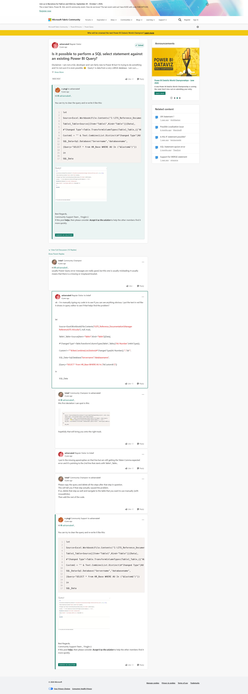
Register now (45, 10)
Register (187, 20)
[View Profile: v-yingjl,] (57, 90)
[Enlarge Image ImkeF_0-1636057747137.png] (84, 417)
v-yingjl (64, 89)
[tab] (174, 98)
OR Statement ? (167, 116)
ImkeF (60, 260)
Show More (59, 72)
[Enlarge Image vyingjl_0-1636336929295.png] (81, 184)
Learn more (149, 33)
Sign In (195, 20)
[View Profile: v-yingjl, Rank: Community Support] (60, 519)
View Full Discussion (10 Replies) (63, 250)
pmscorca (174, 160)
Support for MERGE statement (173, 156)
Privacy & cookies (168, 683)
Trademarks (194, 683)
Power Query (89, 27)
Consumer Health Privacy (82, 689)
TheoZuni (177, 150)
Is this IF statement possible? (173, 136)
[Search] (179, 19)
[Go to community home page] (64, 19)
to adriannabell (74, 89)
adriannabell (64, 44)
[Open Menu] (198, 27)
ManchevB (177, 130)
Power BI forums (76, 27)
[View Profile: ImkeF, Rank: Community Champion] (54, 262)
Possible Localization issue (172, 126)
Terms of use (183, 683)
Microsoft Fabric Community (58, 27)
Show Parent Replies (56, 254)
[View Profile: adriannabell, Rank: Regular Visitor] (55, 45)
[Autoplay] (171, 98)
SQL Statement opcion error (172, 146)
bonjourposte (176, 140)
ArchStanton (175, 120)
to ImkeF (87, 295)
